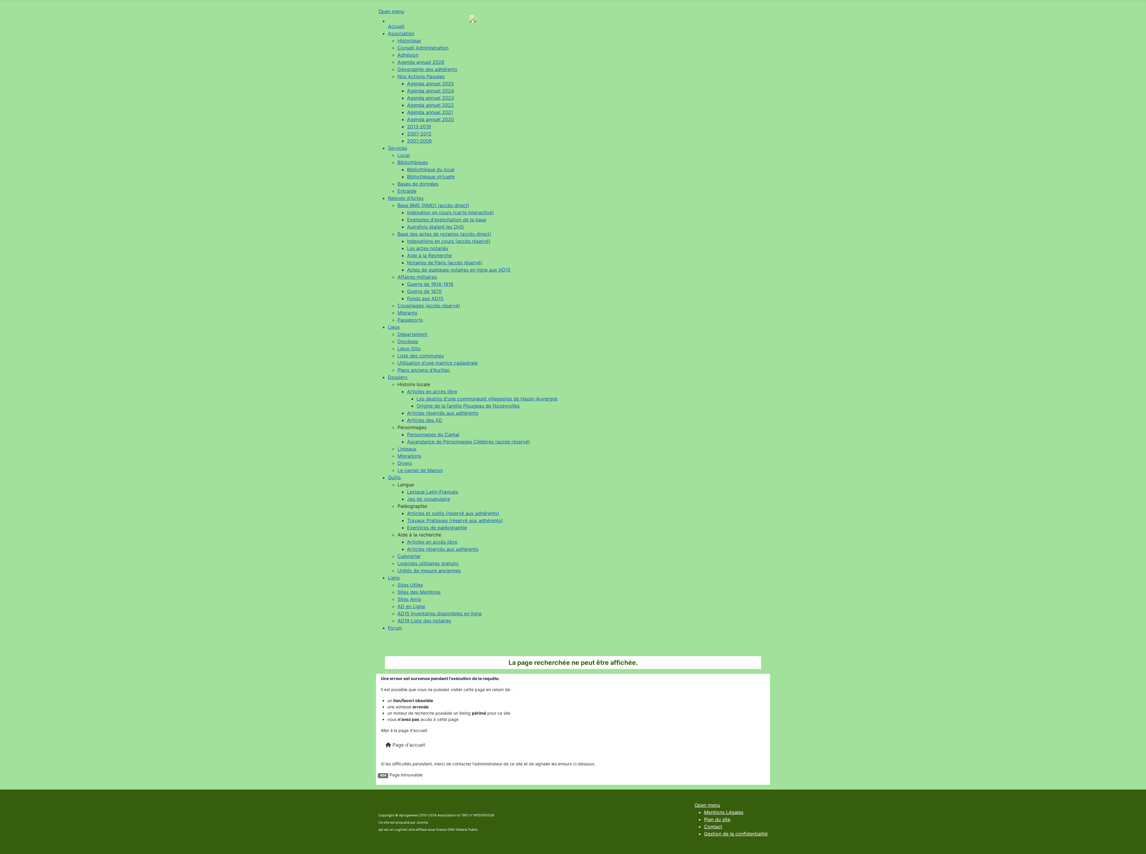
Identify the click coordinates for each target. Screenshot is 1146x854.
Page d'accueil (408, 745)
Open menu (391, 11)
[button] (414, 384)
